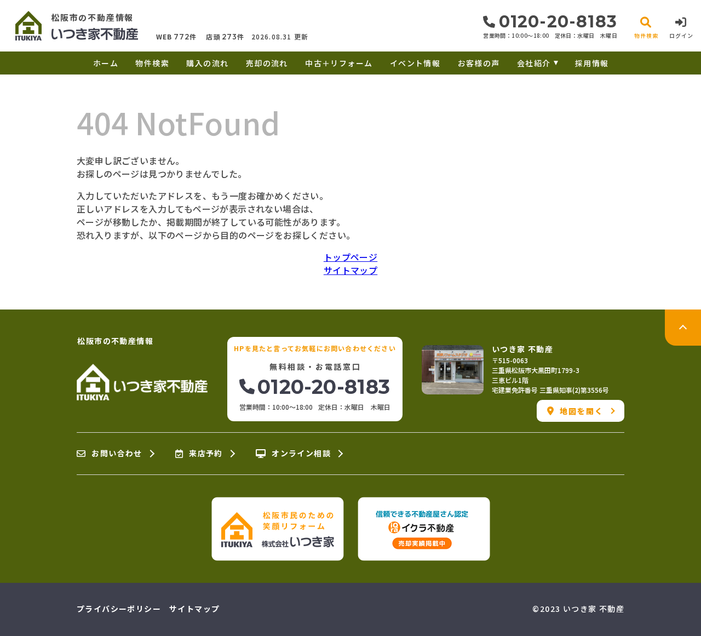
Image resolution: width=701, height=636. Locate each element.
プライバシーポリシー (119, 608)
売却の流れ (267, 63)
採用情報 (592, 63)
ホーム (105, 63)
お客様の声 (478, 63)
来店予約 (206, 453)
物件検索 (152, 63)
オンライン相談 (301, 453)
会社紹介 (534, 63)
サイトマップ (350, 270)
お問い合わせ (116, 453)
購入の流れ (207, 63)
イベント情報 (415, 63)
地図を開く (582, 410)
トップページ (350, 256)
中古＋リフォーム (338, 63)
